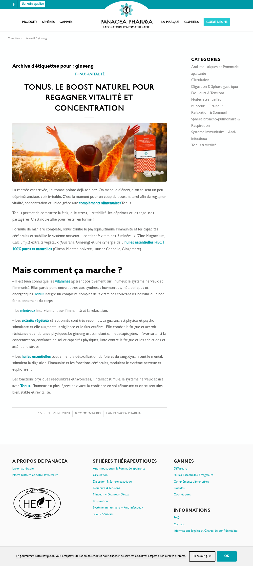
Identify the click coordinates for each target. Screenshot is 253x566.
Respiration (100, 501)
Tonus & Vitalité (90, 74)
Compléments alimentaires (191, 482)
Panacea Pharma (127, 413)
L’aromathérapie (23, 469)
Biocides (179, 488)
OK (226, 556)
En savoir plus (202, 556)
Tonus (39, 295)
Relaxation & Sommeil (209, 113)
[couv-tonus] (89, 152)
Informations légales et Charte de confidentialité (205, 531)
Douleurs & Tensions (207, 93)
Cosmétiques (182, 494)
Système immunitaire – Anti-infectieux (118, 507)
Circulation (200, 80)
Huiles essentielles (206, 100)
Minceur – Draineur (207, 107)
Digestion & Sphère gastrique (214, 87)
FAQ (177, 518)
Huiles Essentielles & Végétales (193, 475)
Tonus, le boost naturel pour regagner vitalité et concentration (89, 99)
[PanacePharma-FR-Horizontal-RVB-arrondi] (126, 15)
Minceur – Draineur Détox (111, 494)
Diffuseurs (180, 469)
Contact (179, 524)
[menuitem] (30, 22)
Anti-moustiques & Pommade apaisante (119, 469)
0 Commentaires (88, 413)
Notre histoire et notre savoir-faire (35, 475)
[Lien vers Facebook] (14, 4)
